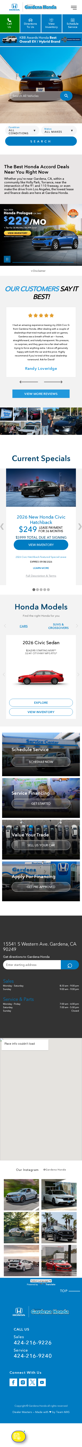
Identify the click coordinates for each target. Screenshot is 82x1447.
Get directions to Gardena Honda (26, 957)
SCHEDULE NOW (41, 762)
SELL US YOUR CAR (41, 845)
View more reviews (41, 394)
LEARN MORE (41, 568)
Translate (50, 1284)
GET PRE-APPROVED (41, 887)
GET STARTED (41, 803)
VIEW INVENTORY (41, 545)
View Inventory (41, 712)
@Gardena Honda (54, 1169)
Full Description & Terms (41, 575)
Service (33, 1353)
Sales (33, 1340)
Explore (41, 702)
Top (64, 1291)
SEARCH (41, 141)
